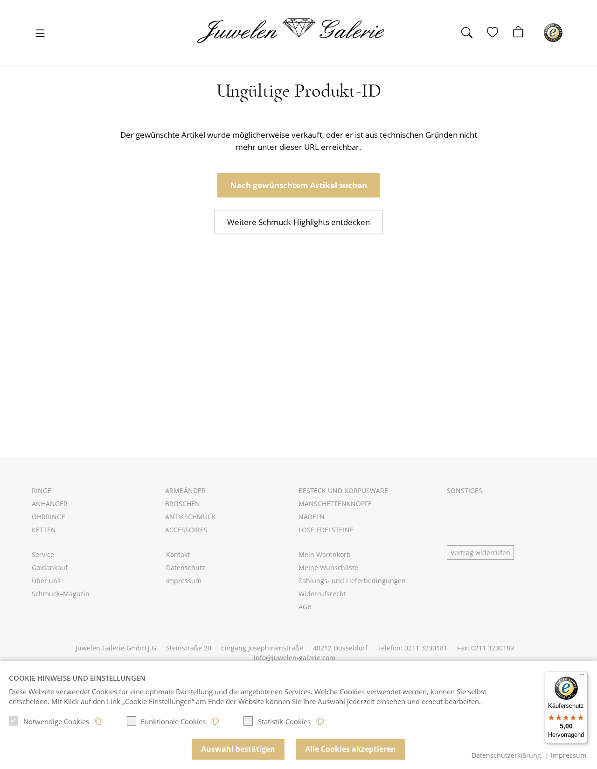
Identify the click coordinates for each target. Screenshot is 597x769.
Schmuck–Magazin (61, 593)
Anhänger (50, 503)
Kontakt (178, 554)
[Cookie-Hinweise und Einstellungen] (99, 721)
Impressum (183, 580)
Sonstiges (464, 490)
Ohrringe (48, 516)
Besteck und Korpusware (343, 490)
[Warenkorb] (523, 32)
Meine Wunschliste (328, 567)
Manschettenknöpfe (335, 503)
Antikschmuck (190, 516)
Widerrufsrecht (322, 593)
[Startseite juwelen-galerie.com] (297, 30)
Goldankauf (50, 567)
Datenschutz (185, 567)
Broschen (182, 503)
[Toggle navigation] (40, 33)
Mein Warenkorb (324, 554)
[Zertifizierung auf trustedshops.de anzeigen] (553, 32)
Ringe (41, 490)
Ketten (44, 529)
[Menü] (582, 677)
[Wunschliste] (497, 32)
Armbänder (185, 490)
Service (43, 554)
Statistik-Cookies (284, 721)
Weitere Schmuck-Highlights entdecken (298, 222)
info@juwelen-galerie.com (294, 657)
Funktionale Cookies (173, 721)
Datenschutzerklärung (506, 755)
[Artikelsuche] (472, 32)
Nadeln (311, 516)
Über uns (46, 580)
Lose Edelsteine (326, 529)
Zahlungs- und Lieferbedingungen (352, 580)
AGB (305, 606)
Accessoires (186, 529)
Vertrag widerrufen (480, 552)
